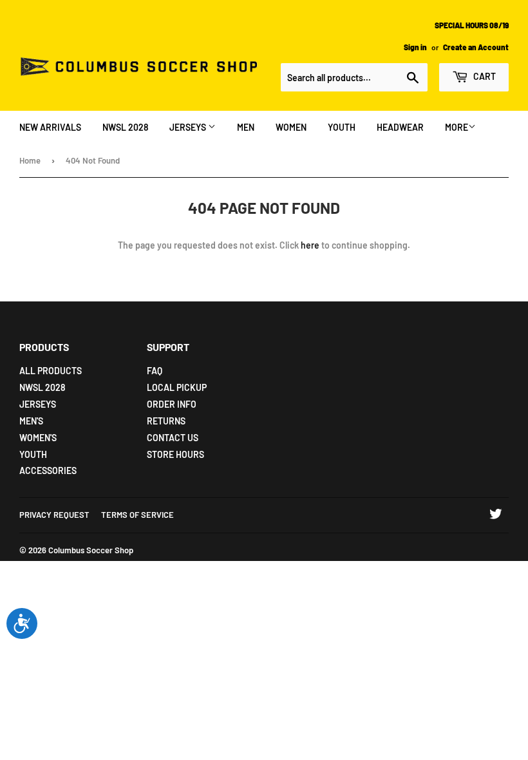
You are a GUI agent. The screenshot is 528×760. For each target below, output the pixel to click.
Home (30, 160)
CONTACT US (172, 437)
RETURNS (166, 420)
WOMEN (291, 127)
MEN (245, 127)
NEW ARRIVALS (50, 127)
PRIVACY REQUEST (54, 514)
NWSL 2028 (125, 127)
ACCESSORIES (48, 470)
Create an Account (476, 47)
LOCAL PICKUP (177, 387)
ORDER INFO (171, 404)
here (310, 245)
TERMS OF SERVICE (137, 514)
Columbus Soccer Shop (90, 550)
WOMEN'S (38, 437)
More (456, 127)
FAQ (154, 370)
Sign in (415, 47)
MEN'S (31, 420)
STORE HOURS (175, 454)
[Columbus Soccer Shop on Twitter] (495, 515)
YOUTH (341, 127)
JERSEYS (188, 127)
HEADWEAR (400, 127)
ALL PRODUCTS (50, 370)
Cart (483, 76)
